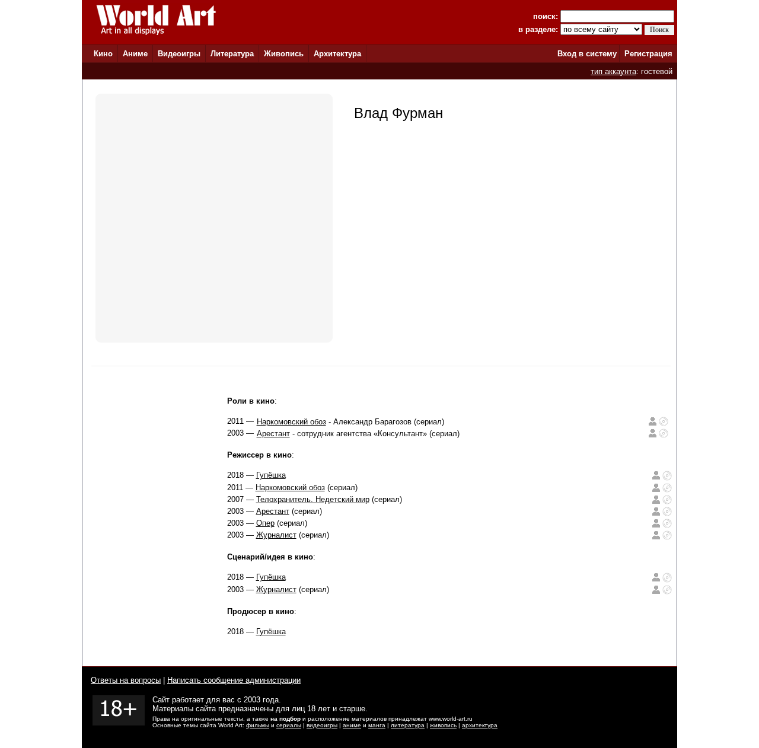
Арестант (273, 433)
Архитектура (337, 53)
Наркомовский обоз (291, 421)
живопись (443, 725)
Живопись (284, 53)
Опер (265, 523)
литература (408, 725)
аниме (352, 725)
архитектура (480, 725)
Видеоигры (179, 53)
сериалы (288, 725)
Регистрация (648, 53)
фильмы (257, 725)
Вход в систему (587, 53)
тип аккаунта (613, 71)
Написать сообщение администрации (234, 680)
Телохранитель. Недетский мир (312, 499)
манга (376, 725)
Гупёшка (271, 475)
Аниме (135, 53)
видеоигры (322, 725)
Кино (103, 53)
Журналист (276, 534)
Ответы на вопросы (126, 680)
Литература (232, 53)
